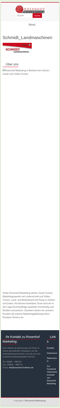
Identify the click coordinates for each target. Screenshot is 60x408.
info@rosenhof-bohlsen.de (21, 367)
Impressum (52, 353)
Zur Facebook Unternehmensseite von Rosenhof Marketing (52, 375)
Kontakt (50, 348)
